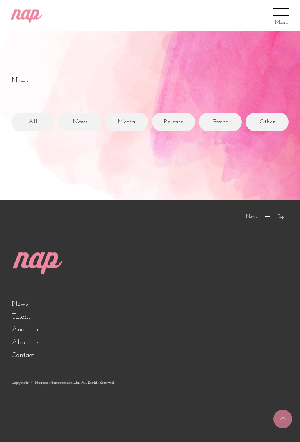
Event (220, 122)
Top (281, 216)
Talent (21, 316)
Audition (25, 329)
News (80, 122)
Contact (23, 355)
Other (267, 122)
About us (25, 342)
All (33, 122)
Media (127, 122)
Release (173, 122)
